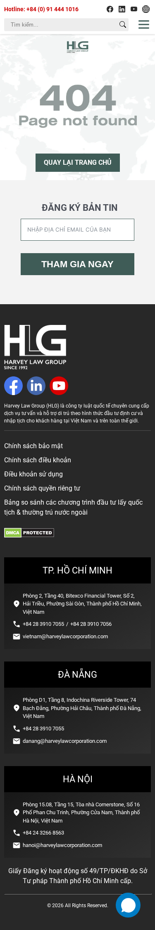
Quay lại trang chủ (78, 162)
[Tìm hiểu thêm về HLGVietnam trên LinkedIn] (122, 9)
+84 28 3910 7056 (91, 624)
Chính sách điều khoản (37, 460)
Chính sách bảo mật (33, 446)
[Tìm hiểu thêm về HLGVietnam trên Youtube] (134, 9)
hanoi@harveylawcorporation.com (62, 845)
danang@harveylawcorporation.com (65, 741)
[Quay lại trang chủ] (35, 367)
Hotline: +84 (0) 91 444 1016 (41, 9)
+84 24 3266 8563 (43, 833)
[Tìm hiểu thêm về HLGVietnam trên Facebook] (110, 9)
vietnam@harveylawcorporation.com (65, 636)
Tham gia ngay (77, 264)
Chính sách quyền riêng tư (42, 488)
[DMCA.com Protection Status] (29, 535)
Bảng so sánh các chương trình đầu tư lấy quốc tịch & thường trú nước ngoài (73, 507)
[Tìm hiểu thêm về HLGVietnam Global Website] (146, 9)
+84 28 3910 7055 (43, 624)
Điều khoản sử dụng (33, 474)
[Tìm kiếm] (123, 24)
